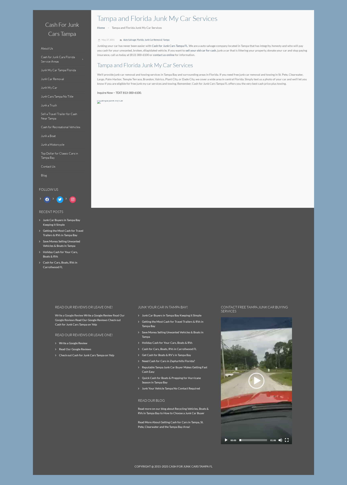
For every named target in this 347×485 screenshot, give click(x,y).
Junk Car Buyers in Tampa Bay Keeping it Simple (171, 315)
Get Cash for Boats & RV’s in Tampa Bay (166, 355)
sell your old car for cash (201, 50)
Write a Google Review (98, 315)
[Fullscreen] (287, 440)
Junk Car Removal (153, 39)
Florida (140, 39)
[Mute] (280, 440)
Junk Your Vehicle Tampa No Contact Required (171, 388)
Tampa (166, 39)
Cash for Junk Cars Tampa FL (170, 45)
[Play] (226, 440)
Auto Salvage (129, 39)
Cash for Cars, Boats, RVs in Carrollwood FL (169, 349)
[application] (256, 380)
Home (101, 27)
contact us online (163, 55)
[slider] (253, 440)
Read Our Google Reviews (91, 320)
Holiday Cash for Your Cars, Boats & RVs (167, 342)
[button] (256, 381)
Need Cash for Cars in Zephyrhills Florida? (168, 361)
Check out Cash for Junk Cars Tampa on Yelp (86, 355)
